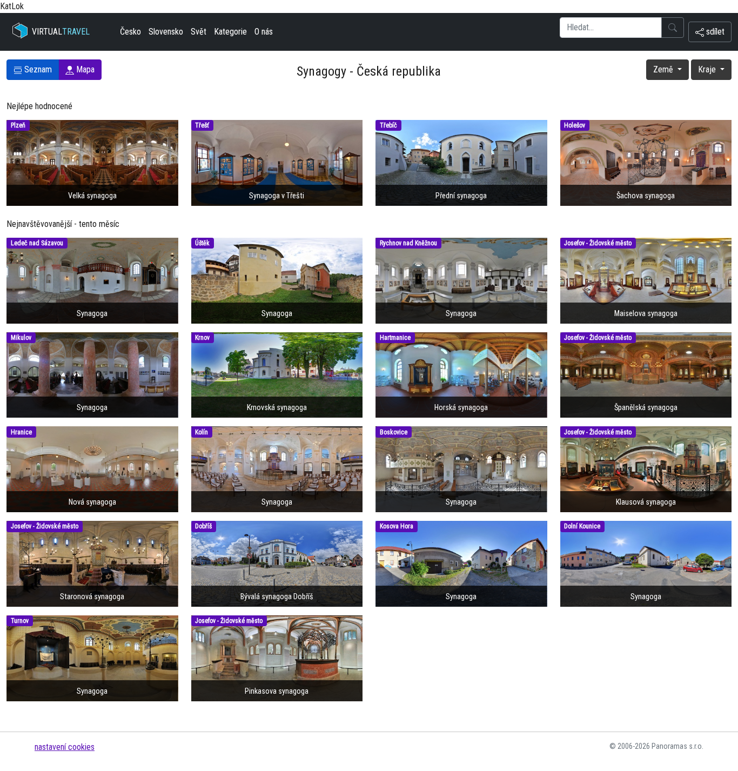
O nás (263, 31)
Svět (198, 31)
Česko (130, 31)
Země (664, 69)
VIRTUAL (61, 31)
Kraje (708, 69)
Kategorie (230, 31)
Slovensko (166, 31)
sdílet (714, 31)
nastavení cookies (65, 747)
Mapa (84, 69)
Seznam (37, 69)
